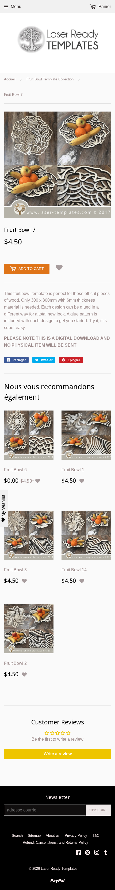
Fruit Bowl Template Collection (50, 79)
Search (17, 836)
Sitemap (34, 836)
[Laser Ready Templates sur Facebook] (78, 853)
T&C (95, 836)
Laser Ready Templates (59, 869)
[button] (59, 267)
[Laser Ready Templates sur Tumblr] (105, 853)
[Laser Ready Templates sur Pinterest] (87, 853)
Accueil (10, 79)
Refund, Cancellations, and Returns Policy (55, 842)
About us (53, 836)
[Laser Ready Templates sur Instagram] (96, 853)
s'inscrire (98, 810)
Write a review (58, 754)
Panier (104, 6)
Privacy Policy (76, 836)
